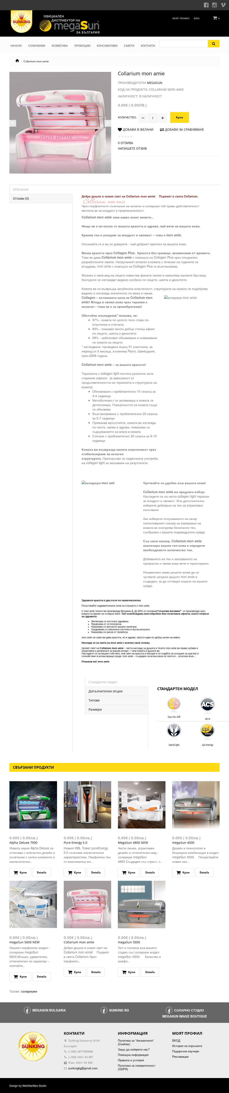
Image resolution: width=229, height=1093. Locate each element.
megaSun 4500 (183, 842)
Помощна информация (133, 1055)
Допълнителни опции (106, 691)
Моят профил (180, 18)
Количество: (127, 117)
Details (41, 872)
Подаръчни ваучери (185, 1051)
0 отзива (125, 143)
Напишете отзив (132, 148)
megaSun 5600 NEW (24, 942)
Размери (95, 709)
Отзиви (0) (21, 198)
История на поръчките (187, 1046)
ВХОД (176, 1040)
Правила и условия (131, 1060)
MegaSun (154, 83)
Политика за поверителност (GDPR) (136, 1067)
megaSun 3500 (129, 942)
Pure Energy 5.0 (75, 842)
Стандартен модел (103, 682)
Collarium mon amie (79, 942)
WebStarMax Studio (34, 1085)
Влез (196, 18)
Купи (179, 117)
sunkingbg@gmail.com (83, 1068)
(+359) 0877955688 (80, 1051)
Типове (94, 700)
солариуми (29, 991)
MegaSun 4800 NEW (133, 842)
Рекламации (180, 1056)
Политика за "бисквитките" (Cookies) (136, 1042)
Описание (21, 189)
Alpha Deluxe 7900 (23, 842)
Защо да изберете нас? (134, 1049)
